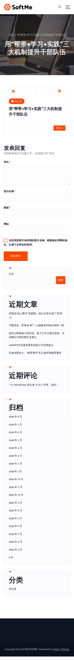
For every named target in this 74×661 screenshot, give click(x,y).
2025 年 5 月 (15, 534)
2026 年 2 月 (15, 464)
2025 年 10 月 (16, 495)
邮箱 (7, 208)
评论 (7, 162)
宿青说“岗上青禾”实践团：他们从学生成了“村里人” (35, 316)
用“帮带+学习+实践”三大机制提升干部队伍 (41, 35)
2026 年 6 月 (15, 433)
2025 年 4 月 (15, 542)
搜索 (11, 274)
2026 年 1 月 (15, 472)
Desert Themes (61, 649)
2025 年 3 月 (15, 550)
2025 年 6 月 (15, 526)
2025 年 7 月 (15, 519)
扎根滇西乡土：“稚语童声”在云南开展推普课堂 (35, 353)
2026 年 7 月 (15, 425)
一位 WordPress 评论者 (22, 385)
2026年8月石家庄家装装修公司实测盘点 (31, 345)
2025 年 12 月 (16, 479)
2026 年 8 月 (15, 417)
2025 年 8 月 (15, 511)
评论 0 (59, 128)
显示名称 (9, 191)
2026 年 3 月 (15, 456)
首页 (11, 35)
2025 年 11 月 (16, 487)
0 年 (11, 558)
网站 (6, 224)
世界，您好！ (51, 385)
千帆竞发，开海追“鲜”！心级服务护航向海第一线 (36, 325)
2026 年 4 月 (15, 448)
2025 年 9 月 (15, 503)
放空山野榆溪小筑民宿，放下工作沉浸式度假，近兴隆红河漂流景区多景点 (37, 335)
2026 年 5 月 (15, 440)
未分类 (18, 101)
